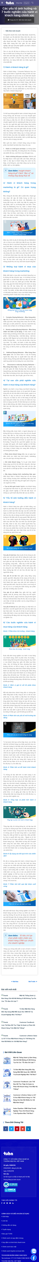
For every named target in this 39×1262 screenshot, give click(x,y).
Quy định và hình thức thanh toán (13, 1242)
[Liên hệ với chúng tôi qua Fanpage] (34, 1258)
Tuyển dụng (6, 1229)
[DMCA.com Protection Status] (19, 1190)
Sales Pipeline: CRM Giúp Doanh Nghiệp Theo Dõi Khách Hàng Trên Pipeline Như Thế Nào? (24, 1110)
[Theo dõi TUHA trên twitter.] (4, 1203)
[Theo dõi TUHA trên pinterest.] (7, 1203)
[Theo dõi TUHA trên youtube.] (10, 1203)
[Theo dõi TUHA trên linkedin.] (13, 1203)
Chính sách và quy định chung (12, 1238)
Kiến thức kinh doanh (25, 20)
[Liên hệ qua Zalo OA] (34, 1251)
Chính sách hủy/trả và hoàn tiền (13, 1251)
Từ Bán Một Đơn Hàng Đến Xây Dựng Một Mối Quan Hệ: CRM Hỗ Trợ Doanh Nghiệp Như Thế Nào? (18, 1012)
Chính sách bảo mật (9, 1247)
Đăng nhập (19, 3)
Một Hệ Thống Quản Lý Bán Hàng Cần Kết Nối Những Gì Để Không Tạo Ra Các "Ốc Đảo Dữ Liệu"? (18, 998)
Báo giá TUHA (7, 1234)
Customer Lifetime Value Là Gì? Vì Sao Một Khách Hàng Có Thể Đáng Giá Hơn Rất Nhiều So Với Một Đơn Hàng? (19, 1038)
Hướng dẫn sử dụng (9, 1225)
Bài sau (15, 981)
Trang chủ (13, 20)
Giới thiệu (5, 1216)
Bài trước (32, 981)
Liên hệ (4, 1221)
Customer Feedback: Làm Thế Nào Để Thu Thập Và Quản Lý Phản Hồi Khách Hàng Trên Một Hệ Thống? (18, 1025)
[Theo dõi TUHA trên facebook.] (1, 1203)
